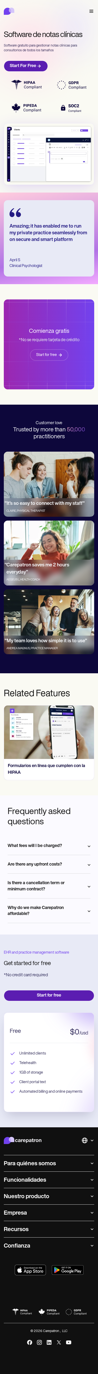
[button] (90, 11)
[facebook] (30, 1342)
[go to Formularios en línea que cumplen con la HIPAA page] (49, 732)
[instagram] (39, 1342)
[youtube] (69, 1342)
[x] (59, 1342)
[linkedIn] (49, 1342)
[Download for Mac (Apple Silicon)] (30, 1270)
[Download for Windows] (67, 1270)
